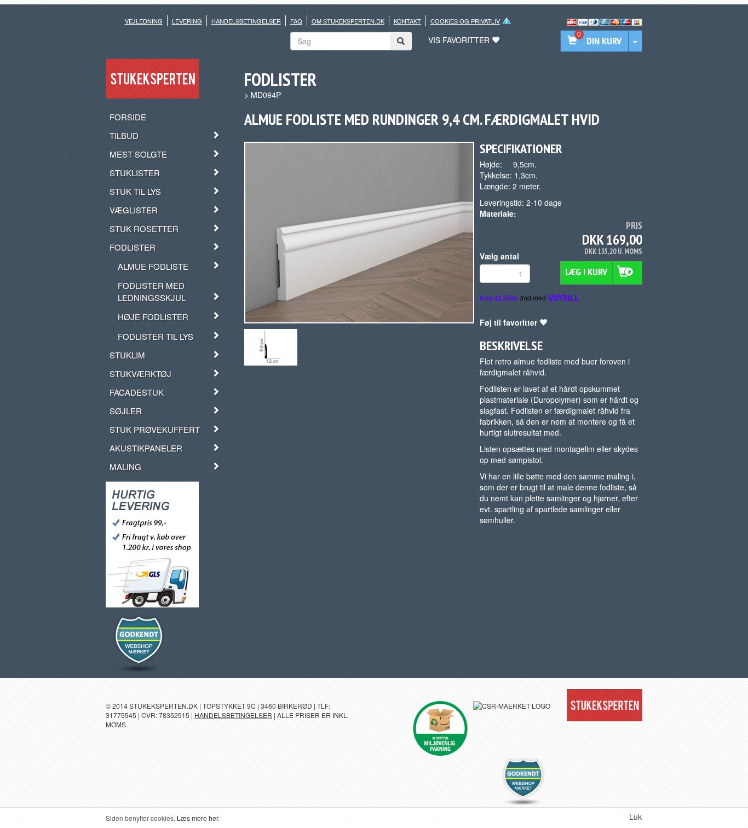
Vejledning (144, 20)
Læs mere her (197, 818)
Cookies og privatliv (465, 20)
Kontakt (407, 20)
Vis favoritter (460, 39)
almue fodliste (538, 361)
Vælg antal (499, 256)
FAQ (296, 20)
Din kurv (599, 39)
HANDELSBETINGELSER (233, 715)
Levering (187, 20)
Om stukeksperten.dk (348, 20)
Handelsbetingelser (246, 20)
